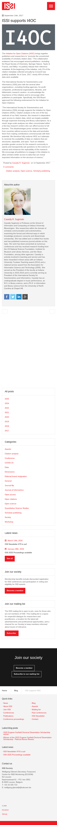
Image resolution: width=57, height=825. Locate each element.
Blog (34, 703)
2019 (7, 421)
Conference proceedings (13, 719)
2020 (7, 417)
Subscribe (11, 633)
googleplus (25, 296)
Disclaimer (5, 810)
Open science (26, 171)
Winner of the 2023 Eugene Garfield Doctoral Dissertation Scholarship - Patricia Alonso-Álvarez (27, 738)
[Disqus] (28, 350)
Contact (35, 719)
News (5, 703)
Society (8, 517)
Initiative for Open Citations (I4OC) (20, 53)
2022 (7, 408)
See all (10, 558)
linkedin (19, 296)
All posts (9, 391)
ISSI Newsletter (38, 716)
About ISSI (7, 706)
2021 (7, 412)
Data (7, 467)
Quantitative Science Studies (17, 508)
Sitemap (4, 814)
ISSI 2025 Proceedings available (16, 755)
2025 (7, 399)
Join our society (13, 571)
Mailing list (36, 709)
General (8, 481)
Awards (8, 449)
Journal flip (9, 485)
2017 (7, 431)
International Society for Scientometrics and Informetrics (9, 6)
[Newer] (52, 311)
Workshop (9, 522)
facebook (6, 296)
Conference (10, 458)
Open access (10, 494)
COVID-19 (9, 463)
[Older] (5, 311)
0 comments (8, 167)
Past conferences (39, 713)
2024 (7, 403)
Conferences (8, 713)
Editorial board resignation (16, 476)
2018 (7, 426)
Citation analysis (13, 171)
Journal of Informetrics (14, 490)
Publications (8, 716)
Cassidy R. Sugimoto (21, 163)
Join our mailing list (15, 604)
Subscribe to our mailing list (26, 674)
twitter (13, 296)
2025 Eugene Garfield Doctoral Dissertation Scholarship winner (26, 733)
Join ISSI (7, 709)
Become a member (15, 590)
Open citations (11, 499)
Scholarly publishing (41, 171)
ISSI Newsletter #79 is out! (14, 751)
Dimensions (10, 472)
